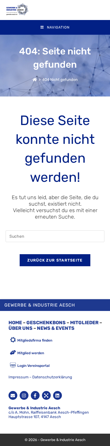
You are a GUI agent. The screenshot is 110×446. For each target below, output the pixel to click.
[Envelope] (13, 395)
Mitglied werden (30, 353)
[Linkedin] (57, 395)
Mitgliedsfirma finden (34, 340)
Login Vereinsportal (33, 366)
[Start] (35, 79)
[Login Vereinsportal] (13, 365)
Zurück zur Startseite (54, 260)
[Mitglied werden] (13, 353)
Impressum (18, 377)
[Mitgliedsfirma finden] (13, 340)
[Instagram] (24, 395)
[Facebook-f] (35, 395)
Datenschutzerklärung (52, 377)
